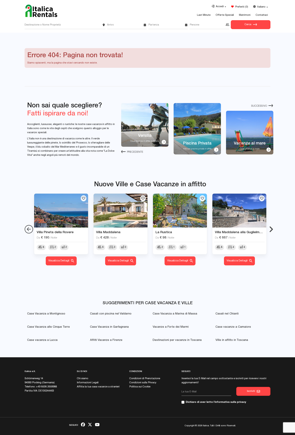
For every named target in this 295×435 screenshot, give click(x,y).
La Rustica (164, 232)
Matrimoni (244, 15)
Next (271, 229)
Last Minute (203, 15)
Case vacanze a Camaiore (233, 327)
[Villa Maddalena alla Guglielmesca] (239, 211)
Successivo (259, 106)
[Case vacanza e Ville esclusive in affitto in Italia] (41, 11)
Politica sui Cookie (139, 387)
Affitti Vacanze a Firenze (106, 340)
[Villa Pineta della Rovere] (61, 211)
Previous (29, 229)
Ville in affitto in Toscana (231, 340)
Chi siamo (82, 378)
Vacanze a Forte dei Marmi (171, 327)
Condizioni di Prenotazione (144, 378)
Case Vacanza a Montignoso (46, 313)
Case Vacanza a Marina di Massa (175, 313)
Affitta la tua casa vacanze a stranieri (98, 387)
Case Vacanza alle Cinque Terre (48, 327)
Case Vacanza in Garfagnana (109, 327)
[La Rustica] (180, 211)
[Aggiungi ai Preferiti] (83, 198)
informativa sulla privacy (230, 402)
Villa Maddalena (108, 232)
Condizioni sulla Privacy (142, 382)
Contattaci (262, 15)
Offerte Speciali (225, 15)
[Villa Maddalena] (121, 211)
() (241, 7)
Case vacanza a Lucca (42, 340)
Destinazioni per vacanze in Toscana (177, 340)
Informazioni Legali (88, 382)
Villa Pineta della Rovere (55, 232)
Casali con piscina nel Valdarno (110, 313)
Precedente (135, 152)
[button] (219, 6)
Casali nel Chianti (227, 313)
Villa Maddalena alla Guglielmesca (241, 232)
